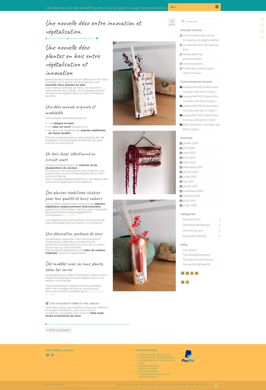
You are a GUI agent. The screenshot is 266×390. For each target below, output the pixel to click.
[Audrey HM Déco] (133, 3)
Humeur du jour (193, 230)
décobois (85, 324)
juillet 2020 (190, 205)
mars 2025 (189, 152)
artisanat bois (52, 324)
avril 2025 (189, 148)
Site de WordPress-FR (196, 264)
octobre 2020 (191, 195)
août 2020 (189, 200)
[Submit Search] (182, 21)
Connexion (190, 250)
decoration (94, 324)
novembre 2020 (193, 191)
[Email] (262, 38)
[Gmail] (262, 31)
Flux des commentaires (198, 259)
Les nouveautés (193, 63)
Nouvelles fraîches (86, 38)
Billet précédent (59, 330)
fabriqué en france (123, 324)
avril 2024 (189, 157)
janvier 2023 (190, 172)
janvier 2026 (190, 143)
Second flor (69, 214)
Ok (216, 385)
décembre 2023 (192, 167)
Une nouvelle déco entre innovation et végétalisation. (156, 356)
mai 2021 (188, 181)
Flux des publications (196, 254)
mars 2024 (189, 162)
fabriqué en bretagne (107, 324)
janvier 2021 (190, 186)
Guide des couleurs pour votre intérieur (154, 375)
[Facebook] (262, 19)
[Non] (262, 385)
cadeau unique (64, 324)
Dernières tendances (196, 224)
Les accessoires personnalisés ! (148, 367)
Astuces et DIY (192, 219)
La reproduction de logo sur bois (156, 361)
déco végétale (76, 324)
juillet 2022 (190, 176)
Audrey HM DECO (57, 38)
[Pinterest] (262, 25)
